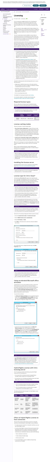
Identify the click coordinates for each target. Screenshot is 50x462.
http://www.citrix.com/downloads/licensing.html (26, 165)
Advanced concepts (6, 31)
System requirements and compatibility (7, 17)
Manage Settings (27, 5)
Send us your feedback (43, 34)
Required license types (42, 20)
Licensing (32, 95)
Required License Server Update (27, 59)
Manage (4, 29)
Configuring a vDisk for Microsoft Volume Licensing (23, 98)
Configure (4, 28)
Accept (35, 5)
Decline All (43, 5)
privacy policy (26, 1)
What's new (5, 15)
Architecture (5, 23)
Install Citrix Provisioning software (7, 25)
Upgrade (4, 27)
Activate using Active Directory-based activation (24, 363)
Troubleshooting (5, 32)
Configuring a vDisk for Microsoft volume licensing (7, 21)
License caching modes (42, 24)
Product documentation (11, 9)
